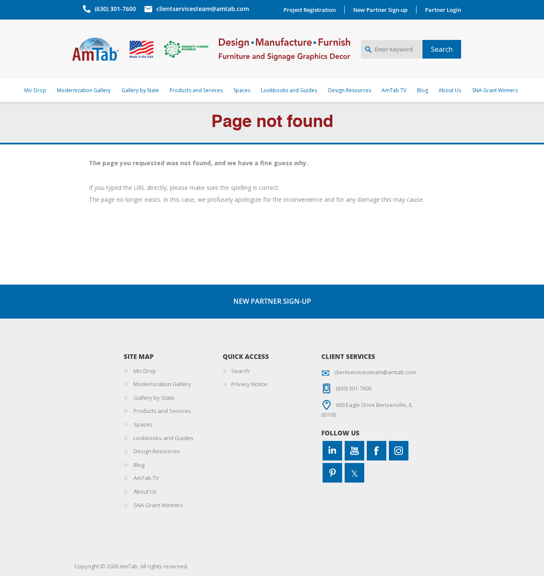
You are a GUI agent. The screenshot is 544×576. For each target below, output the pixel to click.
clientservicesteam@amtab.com (202, 9)
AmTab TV (146, 478)
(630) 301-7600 (115, 9)
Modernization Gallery (162, 384)
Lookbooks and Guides (163, 438)
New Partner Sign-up (380, 10)
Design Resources (156, 451)
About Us (145, 491)
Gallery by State (154, 397)
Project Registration (309, 10)
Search (240, 371)
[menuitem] (173, 371)
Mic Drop (144, 371)
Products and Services (162, 411)
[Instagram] (398, 450)
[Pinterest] (332, 473)
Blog (138, 465)
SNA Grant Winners (158, 505)
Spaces (143, 424)
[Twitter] (354, 473)
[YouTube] (354, 450)
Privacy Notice (249, 384)
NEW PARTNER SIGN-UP (272, 301)
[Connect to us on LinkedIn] (332, 450)
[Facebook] (376, 450)
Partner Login (443, 10)
